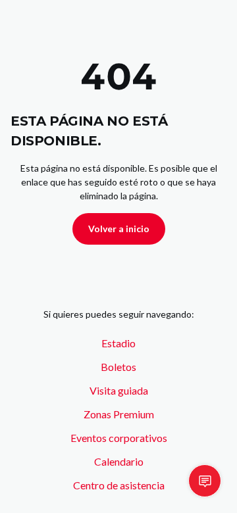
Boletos (118, 366)
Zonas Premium (119, 414)
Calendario (119, 461)
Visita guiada (119, 390)
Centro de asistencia (119, 485)
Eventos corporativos (118, 437)
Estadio (118, 343)
